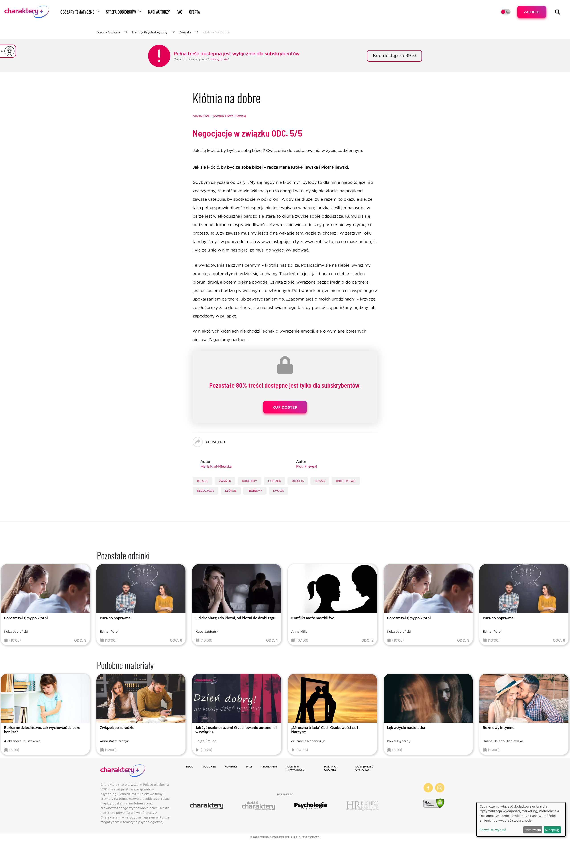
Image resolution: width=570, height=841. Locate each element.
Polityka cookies (331, 768)
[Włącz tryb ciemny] (506, 11)
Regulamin (269, 766)
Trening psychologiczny (149, 32)
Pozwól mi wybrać (493, 830)
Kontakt (231, 766)
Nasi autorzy (159, 12)
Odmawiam (532, 830)
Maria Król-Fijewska (208, 116)
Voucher (209, 766)
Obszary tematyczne (77, 12)
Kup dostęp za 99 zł (394, 56)
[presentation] (9, 605)
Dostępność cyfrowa (364, 768)
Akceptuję (552, 830)
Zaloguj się (219, 59)
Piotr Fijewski (235, 116)
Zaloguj (532, 12)
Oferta (194, 12)
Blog (189, 766)
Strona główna (108, 32)
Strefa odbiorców (121, 12)
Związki (185, 32)
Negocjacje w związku (247, 133)
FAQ (179, 12)
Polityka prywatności (295, 768)
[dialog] (521, 819)
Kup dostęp (285, 407)
